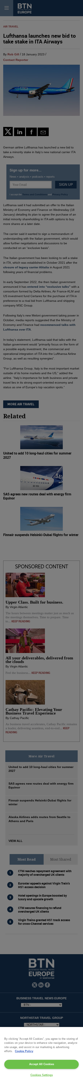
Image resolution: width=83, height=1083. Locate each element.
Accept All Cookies (41, 1064)
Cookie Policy (24, 1051)
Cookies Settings (41, 1075)
